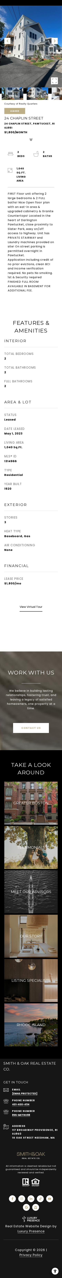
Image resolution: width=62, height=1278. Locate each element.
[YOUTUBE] (49, 1198)
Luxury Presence (31, 1231)
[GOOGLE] (26, 1207)
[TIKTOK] (40, 1198)
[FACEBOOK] (12, 1198)
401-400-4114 (20, 1104)
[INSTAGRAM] (21, 1198)
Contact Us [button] (31, 728)
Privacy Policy (31, 1255)
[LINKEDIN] (31, 1198)
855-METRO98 (21, 1115)
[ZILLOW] (35, 1207)
